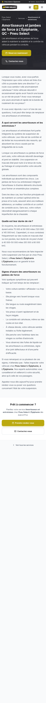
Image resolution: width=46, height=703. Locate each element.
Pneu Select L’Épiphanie (6, 18)
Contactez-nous (16, 61)
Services (21, 18)
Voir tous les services (24, 445)
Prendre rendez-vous (24, 423)
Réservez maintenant (18, 53)
